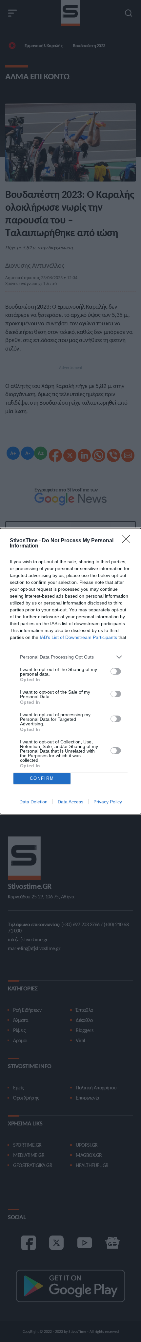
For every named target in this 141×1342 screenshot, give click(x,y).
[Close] (128, 541)
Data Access (70, 801)
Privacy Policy (107, 801)
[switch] (116, 671)
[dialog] (70, 671)
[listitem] (70, 657)
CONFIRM (42, 778)
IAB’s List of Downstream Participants (78, 637)
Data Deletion (33, 801)
